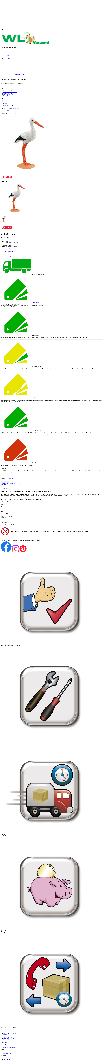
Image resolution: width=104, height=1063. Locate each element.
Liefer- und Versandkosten (9, 1047)
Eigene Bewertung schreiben (7, 251)
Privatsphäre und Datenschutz (10, 1033)
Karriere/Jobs (6, 1032)
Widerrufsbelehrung (7, 1037)
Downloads (6, 1052)
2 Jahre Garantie (7, 1059)
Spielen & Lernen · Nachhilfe (10, 92)
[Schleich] (8, 180)
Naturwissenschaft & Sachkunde (10, 90)
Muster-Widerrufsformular (9, 1038)
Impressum (5, 1036)
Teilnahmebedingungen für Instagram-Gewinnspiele (15, 1041)
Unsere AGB (6, 1034)
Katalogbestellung (7, 1039)
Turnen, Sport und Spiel (8, 95)
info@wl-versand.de (8, 478)
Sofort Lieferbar (35, 302)
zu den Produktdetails (5, 248)
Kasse (23, 74)
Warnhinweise (4, 484)
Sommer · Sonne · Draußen (9, 97)
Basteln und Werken (7, 93)
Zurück (2, 100)
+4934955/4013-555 (9, 477)
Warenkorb (18, 74)
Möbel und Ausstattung (8, 94)
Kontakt (5, 1042)
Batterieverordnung (7, 1053)
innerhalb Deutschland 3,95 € (11, 483)
